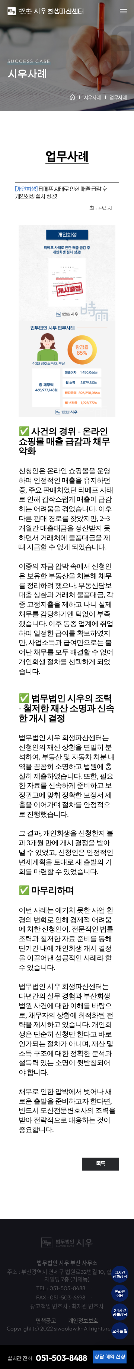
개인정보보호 (83, 1320)
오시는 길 (120, 1331)
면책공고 (46, 1320)
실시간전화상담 (120, 1275)
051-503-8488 (61, 1358)
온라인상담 (120, 1294)
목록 (100, 1164)
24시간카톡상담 (120, 1312)
